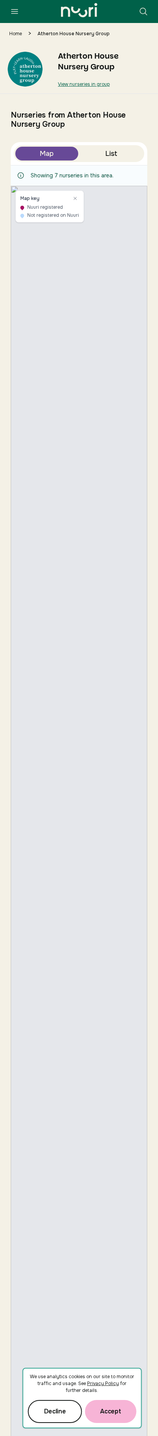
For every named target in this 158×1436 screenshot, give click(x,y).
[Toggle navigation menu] (14, 11)
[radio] (46, 153)
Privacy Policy (103, 1383)
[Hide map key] (75, 198)
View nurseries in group (84, 84)
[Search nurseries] (143, 11)
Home (15, 34)
